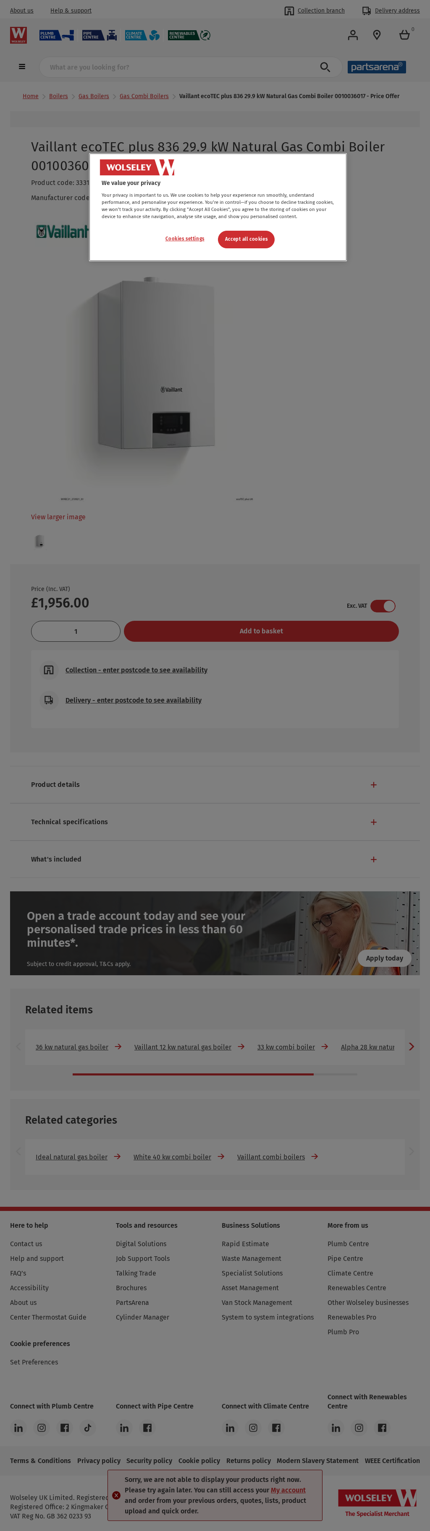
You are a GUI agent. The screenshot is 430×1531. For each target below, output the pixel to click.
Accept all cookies (246, 239)
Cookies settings (185, 239)
